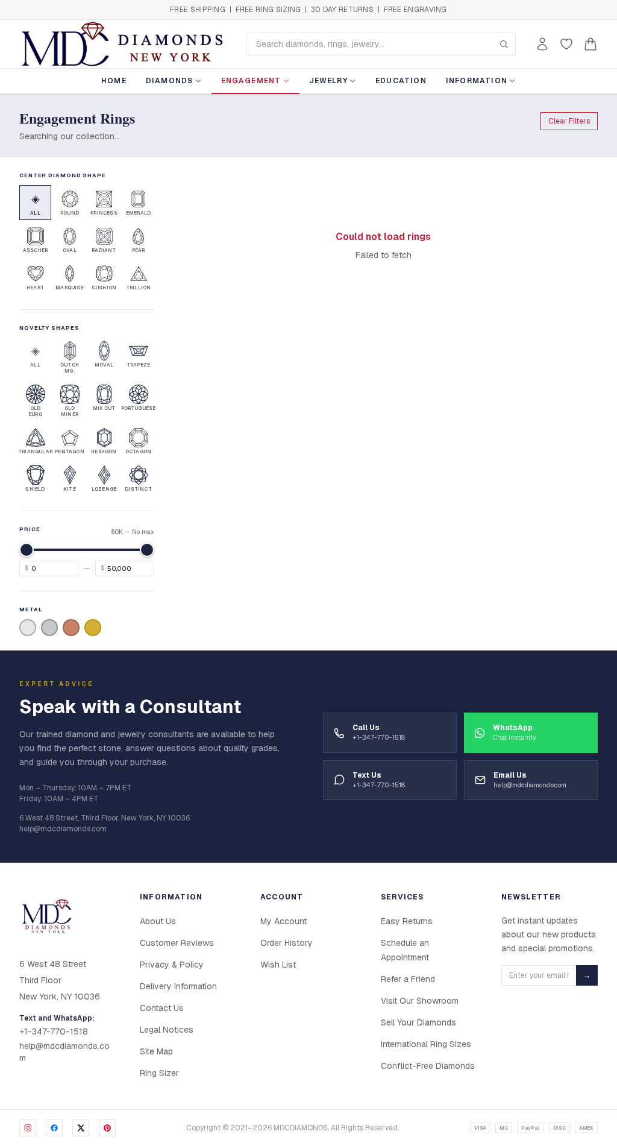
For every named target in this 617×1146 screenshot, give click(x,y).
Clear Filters (569, 121)
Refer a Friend (408, 979)
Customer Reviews (177, 942)
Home (114, 81)
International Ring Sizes (426, 1044)
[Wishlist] (566, 44)
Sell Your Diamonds (418, 1022)
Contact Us (162, 1008)
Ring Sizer (159, 1073)
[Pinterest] (107, 1127)
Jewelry (328, 81)
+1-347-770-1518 (53, 1031)
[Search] (504, 44)
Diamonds (169, 81)
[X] (80, 1127)
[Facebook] (54, 1127)
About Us (158, 921)
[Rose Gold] (71, 627)
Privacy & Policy (172, 964)
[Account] (542, 44)
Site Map (156, 1051)
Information (476, 81)
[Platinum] (49, 627)
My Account (283, 921)
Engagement (251, 81)
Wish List (278, 964)
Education (401, 81)
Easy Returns (407, 921)
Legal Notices (166, 1029)
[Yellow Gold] (92, 627)
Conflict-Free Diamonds (428, 1065)
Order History (286, 942)
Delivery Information (178, 986)
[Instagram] (27, 1127)
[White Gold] (27, 627)
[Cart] (590, 44)
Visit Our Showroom (420, 1000)
